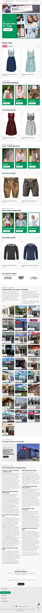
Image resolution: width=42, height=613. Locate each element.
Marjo (24, 293)
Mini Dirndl (9, 506)
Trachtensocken (14, 538)
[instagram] (14, 606)
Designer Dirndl (12, 555)
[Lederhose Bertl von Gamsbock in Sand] (11, 187)
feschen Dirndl (29, 491)
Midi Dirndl (13, 506)
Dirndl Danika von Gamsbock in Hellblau (9, 74)
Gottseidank (8, 557)
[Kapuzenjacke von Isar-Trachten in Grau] (11, 251)
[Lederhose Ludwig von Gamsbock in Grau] (30, 187)
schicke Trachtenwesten (9, 537)
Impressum (20, 606)
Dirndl (8, 494)
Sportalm (30, 293)
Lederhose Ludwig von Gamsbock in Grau (29, 201)
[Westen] (34, 155)
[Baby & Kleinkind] (34, 220)
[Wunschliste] (19, 71)
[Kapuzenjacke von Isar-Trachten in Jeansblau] (30, 251)
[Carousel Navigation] (38, 46)
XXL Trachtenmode (31, 516)
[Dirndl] (8, 92)
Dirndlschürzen (33, 497)
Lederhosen (9, 521)
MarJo (11, 509)
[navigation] (38, 83)
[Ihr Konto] (38, 3)
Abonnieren (21, 584)
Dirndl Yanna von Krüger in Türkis (28, 74)
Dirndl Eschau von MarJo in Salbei (28, 137)
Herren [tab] (10, 46)
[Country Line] (8, 278)
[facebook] (16, 606)
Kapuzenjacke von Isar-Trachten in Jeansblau (30, 265)
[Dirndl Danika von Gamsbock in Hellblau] (11, 60)
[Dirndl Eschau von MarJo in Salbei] (30, 124)
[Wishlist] (35, 3)
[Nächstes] (39, 83)
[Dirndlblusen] (21, 92)
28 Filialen (7, 297)
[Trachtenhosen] (34, 92)
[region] (21, 124)
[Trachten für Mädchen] (8, 220)
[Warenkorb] (40, 3)
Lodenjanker (14, 542)
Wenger (27, 293)
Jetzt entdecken (6, 103)
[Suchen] (33, 3)
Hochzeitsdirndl (9, 511)
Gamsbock (34, 296)
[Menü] (1, 3)
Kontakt (27, 606)
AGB (28, 579)
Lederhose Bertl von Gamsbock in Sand (9, 201)
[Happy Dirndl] (34, 278)
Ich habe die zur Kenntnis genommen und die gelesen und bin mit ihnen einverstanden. (21, 580)
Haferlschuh (13, 539)
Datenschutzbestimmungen (14, 579)
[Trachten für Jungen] (21, 220)
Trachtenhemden (7, 536)
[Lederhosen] (8, 155)
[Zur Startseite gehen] (7, 3)
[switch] (39, 609)
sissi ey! (3, 558)
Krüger (34, 293)
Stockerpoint (16, 509)
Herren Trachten (7, 518)
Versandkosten (18, 609)
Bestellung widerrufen (5, 592)
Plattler (16, 522)
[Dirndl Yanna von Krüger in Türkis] (30, 60)
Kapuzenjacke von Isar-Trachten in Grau (9, 265)
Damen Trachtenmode (12, 500)
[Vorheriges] (37, 83)
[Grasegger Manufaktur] (21, 278)
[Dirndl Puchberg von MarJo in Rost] (11, 124)
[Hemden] (21, 155)
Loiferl (10, 538)
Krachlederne (28, 479)
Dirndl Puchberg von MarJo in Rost (8, 137)
